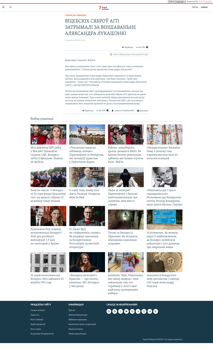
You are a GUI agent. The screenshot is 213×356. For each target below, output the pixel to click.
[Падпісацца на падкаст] (132, 311)
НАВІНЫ (204, 7)
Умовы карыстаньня (77, 334)
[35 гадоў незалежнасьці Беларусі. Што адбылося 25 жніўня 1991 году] (48, 262)
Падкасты (35, 315)
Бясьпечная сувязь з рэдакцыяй (82, 324)
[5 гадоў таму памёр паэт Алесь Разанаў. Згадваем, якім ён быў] (87, 177)
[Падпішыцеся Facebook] (114, 311)
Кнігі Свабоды (37, 320)
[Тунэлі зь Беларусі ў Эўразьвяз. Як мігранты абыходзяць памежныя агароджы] (126, 220)
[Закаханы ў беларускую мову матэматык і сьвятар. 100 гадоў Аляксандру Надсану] (164, 262)
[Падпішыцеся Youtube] (126, 311)
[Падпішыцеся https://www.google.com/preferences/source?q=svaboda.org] (108, 311)
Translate (207, 2)
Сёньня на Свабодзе (75, 15)
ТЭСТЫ (195, 7)
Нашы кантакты (76, 329)
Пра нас (72, 310)
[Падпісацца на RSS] (155, 311)
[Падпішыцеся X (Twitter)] (120, 311)
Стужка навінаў (38, 310)
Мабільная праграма (78, 320)
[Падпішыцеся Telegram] (149, 311)
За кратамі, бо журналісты (42, 334)
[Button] (127, 47)
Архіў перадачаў (38, 324)
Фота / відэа (36, 329)
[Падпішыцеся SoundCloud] (138, 311)
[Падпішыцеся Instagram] (144, 311)
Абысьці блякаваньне (78, 315)
